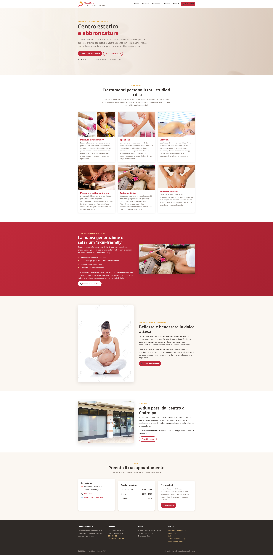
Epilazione (172, 533)
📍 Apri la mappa (147, 439)
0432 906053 (89, 493)
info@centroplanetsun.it (93, 497)
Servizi (136, 4)
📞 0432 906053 (188, 4)
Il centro (167, 4)
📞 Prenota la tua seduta (89, 284)
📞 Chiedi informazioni (150, 363)
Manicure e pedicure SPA (177, 531)
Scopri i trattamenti (113, 53)
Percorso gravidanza (175, 541)
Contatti (176, 4)
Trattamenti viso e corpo (177, 538)
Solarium (145, 4)
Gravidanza (156, 4)
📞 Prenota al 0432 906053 (90, 53)
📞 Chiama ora (168, 505)
